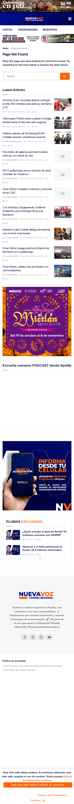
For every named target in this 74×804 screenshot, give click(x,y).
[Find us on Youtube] (49, 637)
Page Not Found (19, 48)
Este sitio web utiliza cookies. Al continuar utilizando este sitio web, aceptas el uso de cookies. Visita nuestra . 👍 (38, 786)
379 (11, 145)
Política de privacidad (14, 661)
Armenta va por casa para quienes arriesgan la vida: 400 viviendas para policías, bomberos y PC (27, 104)
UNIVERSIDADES (28, 29)
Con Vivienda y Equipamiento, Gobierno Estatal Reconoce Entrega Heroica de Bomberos (24, 211)
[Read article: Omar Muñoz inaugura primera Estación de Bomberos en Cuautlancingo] (62, 252)
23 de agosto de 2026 (14, 112)
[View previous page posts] (33, 559)
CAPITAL (8, 29)
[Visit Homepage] (34, 18)
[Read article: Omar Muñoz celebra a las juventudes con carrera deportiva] (62, 271)
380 (35, 112)
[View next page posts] (40, 559)
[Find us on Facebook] (24, 637)
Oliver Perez (12, 160)
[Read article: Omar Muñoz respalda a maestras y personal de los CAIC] (62, 193)
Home (5, 48)
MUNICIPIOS (50, 29)
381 (39, 554)
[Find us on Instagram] (41, 637)
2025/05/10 (29, 554)
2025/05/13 (29, 539)
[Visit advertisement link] (37, 6)
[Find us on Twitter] (33, 637)
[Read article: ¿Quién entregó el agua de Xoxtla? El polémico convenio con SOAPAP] (13, 535)
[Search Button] (65, 76)
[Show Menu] (69, 18)
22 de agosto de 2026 (32, 160)
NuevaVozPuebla (14, 141)
